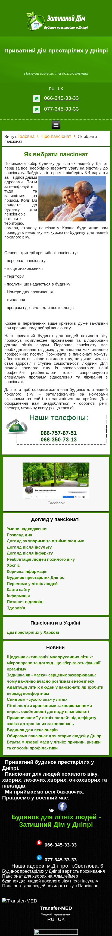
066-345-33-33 (61, 98)
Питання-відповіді (25, 601)
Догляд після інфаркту (30, 553)
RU (52, 89)
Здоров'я (16, 608)
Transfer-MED (56, 908)
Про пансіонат (56, 136)
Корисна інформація (27, 571)
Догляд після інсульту (29, 547)
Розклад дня (19, 535)
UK (60, 89)
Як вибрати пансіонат (56, 154)
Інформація (18, 595)
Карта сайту (18, 589)
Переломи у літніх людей (32, 583)
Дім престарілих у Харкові (33, 632)
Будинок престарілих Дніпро (35, 577)
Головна (26, 136)
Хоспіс (13, 565)
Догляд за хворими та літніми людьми (45, 541)
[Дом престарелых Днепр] (56, 480)
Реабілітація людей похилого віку (41, 559)
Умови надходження (27, 528)
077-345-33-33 (61, 109)
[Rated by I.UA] (56, 933)
